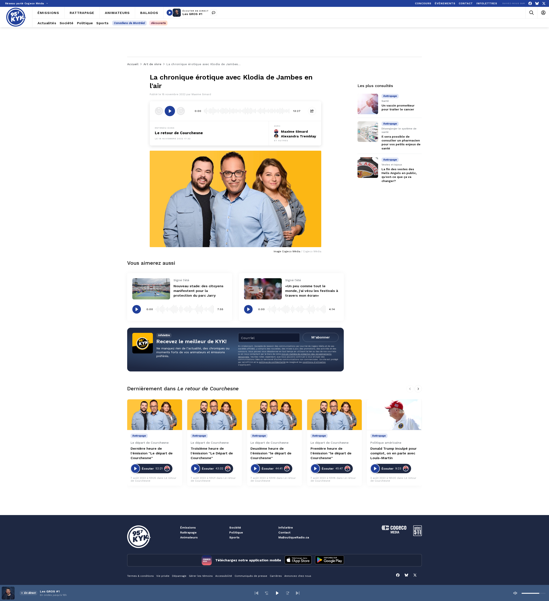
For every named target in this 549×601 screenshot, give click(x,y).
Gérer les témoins (201, 575)
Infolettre (285, 527)
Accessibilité (223, 575)
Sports (234, 537)
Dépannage (179, 575)
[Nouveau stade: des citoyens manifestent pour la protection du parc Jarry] (151, 288)
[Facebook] (530, 4)
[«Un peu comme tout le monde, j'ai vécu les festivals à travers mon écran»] (263, 288)
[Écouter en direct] (169, 12)
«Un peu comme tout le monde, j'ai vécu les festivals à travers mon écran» (311, 290)
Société (235, 527)
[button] (256, 593)
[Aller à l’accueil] (16, 17)
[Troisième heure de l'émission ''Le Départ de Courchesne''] (214, 414)
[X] (544, 4)
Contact (284, 532)
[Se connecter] (543, 13)
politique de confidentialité (272, 362)
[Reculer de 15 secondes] (159, 111)
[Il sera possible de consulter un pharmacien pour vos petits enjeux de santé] (367, 131)
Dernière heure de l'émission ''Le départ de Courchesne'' (152, 453)
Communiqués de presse (251, 575)
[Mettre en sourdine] (515, 593)
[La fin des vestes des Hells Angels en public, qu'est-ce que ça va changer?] (367, 167)
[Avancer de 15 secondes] (181, 111)
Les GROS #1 (192, 14)
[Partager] (312, 111)
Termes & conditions (140, 575)
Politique (236, 532)
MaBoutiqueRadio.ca (293, 537)
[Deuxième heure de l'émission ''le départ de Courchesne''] (274, 414)
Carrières (276, 575)
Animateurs (189, 537)
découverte (158, 23)
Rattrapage (188, 532)
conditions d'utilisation (314, 362)
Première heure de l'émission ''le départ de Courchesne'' (331, 453)
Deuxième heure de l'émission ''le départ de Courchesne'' (270, 453)
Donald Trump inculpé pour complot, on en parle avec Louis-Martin (393, 453)
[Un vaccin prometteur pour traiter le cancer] (367, 104)
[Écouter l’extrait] (170, 111)
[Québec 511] (417, 535)
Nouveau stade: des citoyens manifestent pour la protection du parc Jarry (198, 290)
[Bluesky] (537, 4)
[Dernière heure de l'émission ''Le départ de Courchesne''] (154, 414)
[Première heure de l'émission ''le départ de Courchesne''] (334, 414)
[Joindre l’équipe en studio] (213, 12)
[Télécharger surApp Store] (298, 560)
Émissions (188, 527)
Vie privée (162, 575)
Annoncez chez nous (297, 575)
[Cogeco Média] (394, 532)
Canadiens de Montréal (129, 23)
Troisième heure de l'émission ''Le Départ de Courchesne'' (212, 453)
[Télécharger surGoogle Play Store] (329, 560)
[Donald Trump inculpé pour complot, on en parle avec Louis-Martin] (394, 414)
